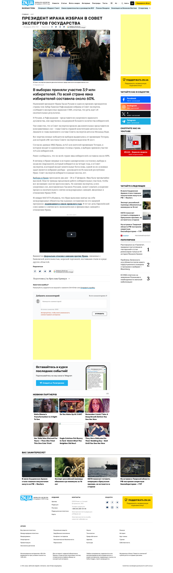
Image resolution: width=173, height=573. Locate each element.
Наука (88, 530)
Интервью (86, 3)
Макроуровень (25, 536)
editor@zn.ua (83, 519)
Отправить (99, 314)
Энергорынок (25, 539)
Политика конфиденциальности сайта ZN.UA (138, 566)
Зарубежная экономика (61, 533)
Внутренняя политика (28, 530)
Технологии (90, 533)
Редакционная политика (60, 511)
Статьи (64, 3)
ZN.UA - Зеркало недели (135, 152)
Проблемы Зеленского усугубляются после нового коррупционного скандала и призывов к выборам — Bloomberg (133, 264)
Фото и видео (74, 3)
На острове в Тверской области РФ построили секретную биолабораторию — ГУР (131, 227)
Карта (54, 514)
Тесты (105, 3)
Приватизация (25, 543)
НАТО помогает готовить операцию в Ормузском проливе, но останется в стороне (131, 216)
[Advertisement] (62, 340)
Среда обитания (92, 536)
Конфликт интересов (60, 536)
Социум (122, 530)
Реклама (55, 508)
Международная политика (29, 533)
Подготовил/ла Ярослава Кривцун (50, 278)
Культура (89, 543)
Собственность (125, 543)
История (122, 533)
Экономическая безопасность (63, 539)
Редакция (55, 505)
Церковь (89, 539)
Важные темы (28, 8)
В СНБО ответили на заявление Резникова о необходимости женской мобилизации (131, 278)
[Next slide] (149, 8)
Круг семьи (123, 536)
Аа (132, 3)
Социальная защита (60, 530)
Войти (126, 3)
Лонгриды (96, 3)
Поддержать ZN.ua (143, 3)
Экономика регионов (27, 546)
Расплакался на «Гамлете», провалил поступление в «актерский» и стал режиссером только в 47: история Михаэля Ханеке (132, 249)
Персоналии (57, 543)
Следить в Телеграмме (53, 383)
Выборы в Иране (41, 177)
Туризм (122, 539)
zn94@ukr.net (76, 514)
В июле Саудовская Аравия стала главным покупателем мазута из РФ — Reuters (131, 194)
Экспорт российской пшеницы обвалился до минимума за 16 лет (131, 204)
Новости (55, 3)
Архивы (54, 501)
